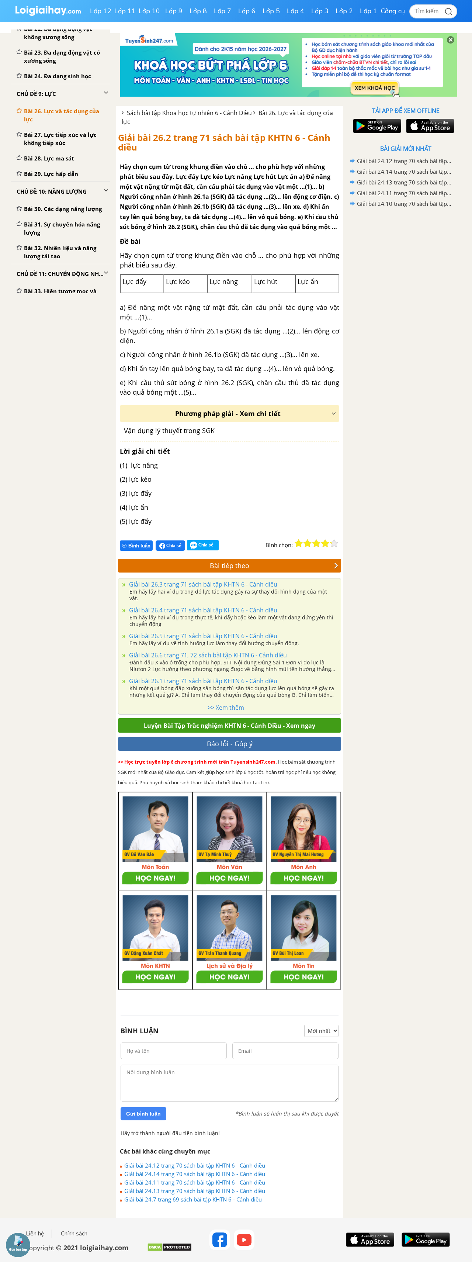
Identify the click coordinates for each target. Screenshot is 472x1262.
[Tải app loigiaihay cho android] (376, 126)
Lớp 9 (174, 11)
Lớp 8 (198, 11)
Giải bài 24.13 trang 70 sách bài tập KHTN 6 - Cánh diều (194, 1190)
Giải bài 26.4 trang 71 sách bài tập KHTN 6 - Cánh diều (202, 610)
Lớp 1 (368, 11)
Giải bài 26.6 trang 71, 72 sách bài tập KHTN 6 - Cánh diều (207, 655)
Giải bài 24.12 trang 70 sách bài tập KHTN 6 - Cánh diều (194, 1165)
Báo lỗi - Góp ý (230, 743)
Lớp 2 (344, 11)
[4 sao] (325, 543)
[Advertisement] (405, 326)
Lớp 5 (271, 11)
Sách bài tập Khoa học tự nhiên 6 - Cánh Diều (189, 113)
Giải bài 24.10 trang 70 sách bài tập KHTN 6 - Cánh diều (404, 203)
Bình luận (139, 546)
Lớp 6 (247, 11)
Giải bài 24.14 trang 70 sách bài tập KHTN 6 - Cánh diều (194, 1174)
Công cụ (393, 11)
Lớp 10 (149, 11)
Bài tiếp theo (229, 565)
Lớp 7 (222, 11)
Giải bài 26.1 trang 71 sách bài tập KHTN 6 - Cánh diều (202, 681)
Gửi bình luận (143, 1114)
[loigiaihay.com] (48, 14)
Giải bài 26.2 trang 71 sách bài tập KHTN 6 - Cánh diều (224, 142)
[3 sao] (316, 543)
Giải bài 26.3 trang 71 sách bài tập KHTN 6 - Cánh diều (202, 584)
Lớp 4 (295, 11)
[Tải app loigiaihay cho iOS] (429, 126)
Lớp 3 (320, 11)
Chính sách (74, 1234)
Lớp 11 (125, 11)
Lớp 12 (100, 11)
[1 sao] (298, 543)
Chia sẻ (173, 545)
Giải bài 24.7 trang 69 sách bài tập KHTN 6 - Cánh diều (193, 1199)
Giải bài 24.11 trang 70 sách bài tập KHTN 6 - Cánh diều (194, 1182)
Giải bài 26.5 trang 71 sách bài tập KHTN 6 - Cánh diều (202, 636)
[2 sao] (307, 543)
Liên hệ (35, 1234)
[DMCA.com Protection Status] (169, 1250)
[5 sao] (334, 543)
